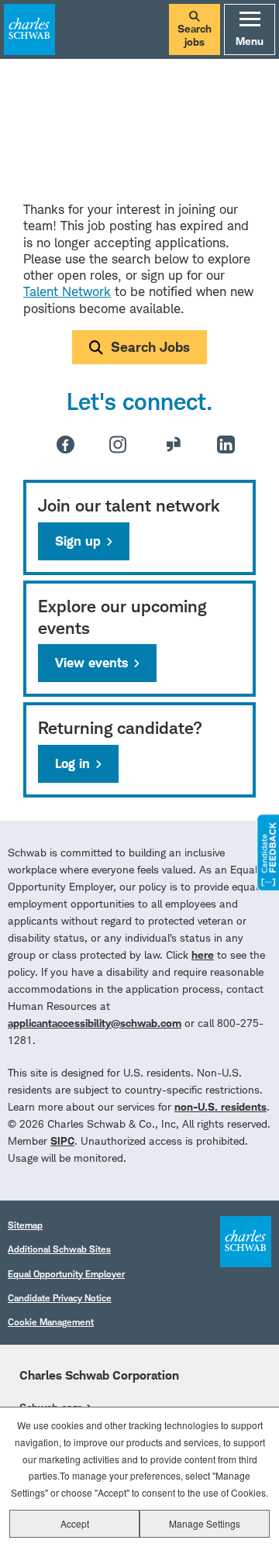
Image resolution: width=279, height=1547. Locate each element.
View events (91, 662)
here (202, 954)
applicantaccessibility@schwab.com (94, 1022)
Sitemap (25, 1225)
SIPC (62, 1140)
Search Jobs (150, 347)
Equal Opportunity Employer (66, 1274)
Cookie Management (51, 1322)
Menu (250, 40)
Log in (72, 763)
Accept (74, 1523)
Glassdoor (173, 444)
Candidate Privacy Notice (60, 1298)
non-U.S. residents (220, 1106)
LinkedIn (226, 444)
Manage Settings (204, 1523)
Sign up (78, 541)
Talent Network (67, 291)
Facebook (65, 444)
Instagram (117, 444)
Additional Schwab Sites (59, 1249)
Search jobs (194, 35)
